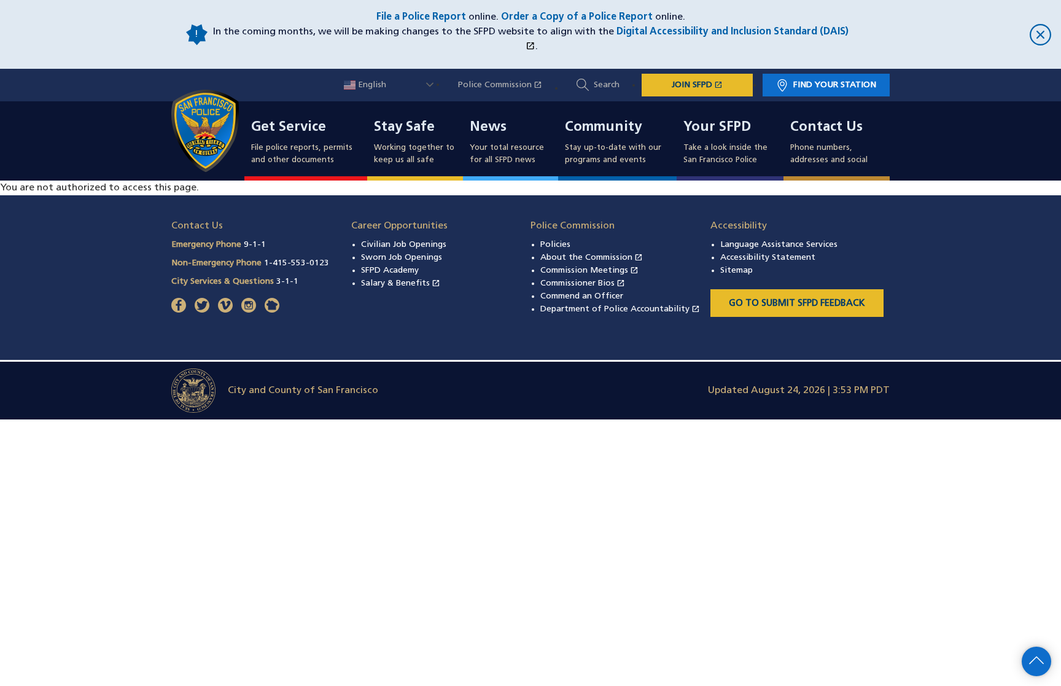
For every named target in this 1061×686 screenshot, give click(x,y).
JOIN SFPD (712, 85)
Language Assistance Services (779, 244)
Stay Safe (404, 127)
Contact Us (826, 127)
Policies (555, 244)
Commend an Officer (581, 296)
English (371, 85)
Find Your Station (834, 85)
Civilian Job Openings (403, 244)
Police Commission (506, 85)
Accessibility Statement (767, 257)
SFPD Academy (390, 270)
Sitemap (736, 270)
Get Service (288, 127)
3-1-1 (287, 281)
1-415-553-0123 (296, 263)
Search (607, 85)
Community (603, 127)
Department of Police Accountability (620, 309)
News (488, 127)
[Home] (212, 131)
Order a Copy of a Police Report (577, 17)
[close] (950, 34)
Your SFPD (717, 127)
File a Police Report (421, 17)
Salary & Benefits (400, 283)
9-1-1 (255, 244)
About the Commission (591, 257)
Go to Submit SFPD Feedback (797, 303)
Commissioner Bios (582, 283)
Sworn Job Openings (401, 257)
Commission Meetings (589, 270)
